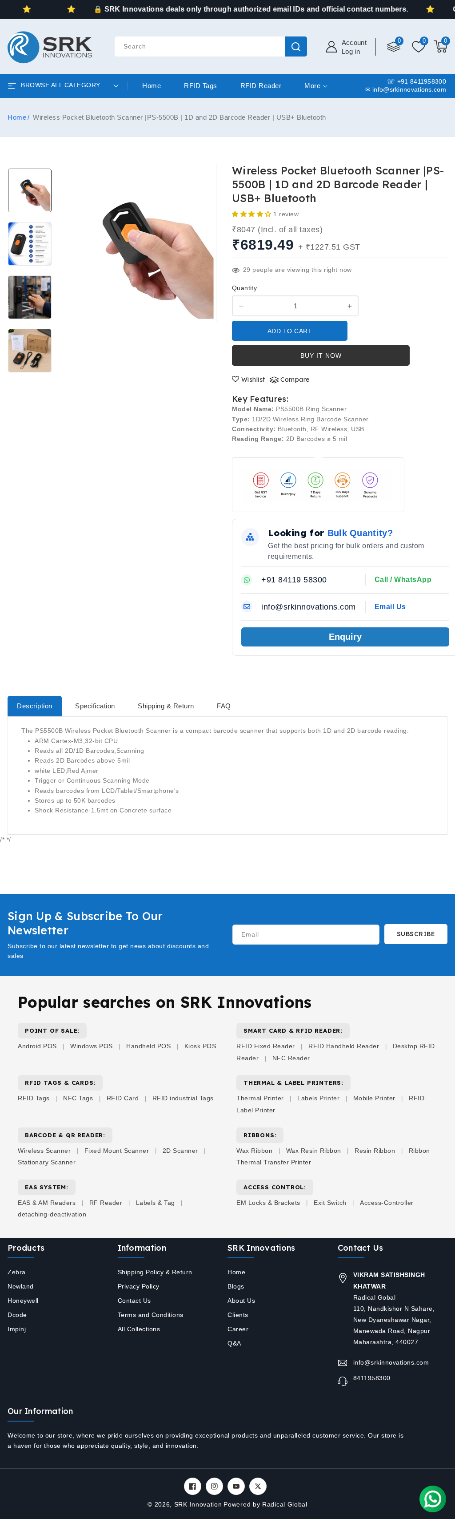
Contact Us (134, 1300)
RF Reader (106, 1202)
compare (295, 380)
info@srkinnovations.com (391, 1362)
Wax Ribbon (254, 1150)
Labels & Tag (156, 1202)
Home (17, 117)
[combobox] (211, 46)
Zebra (17, 1272)
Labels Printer (318, 1098)
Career (238, 1329)
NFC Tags (78, 1098)
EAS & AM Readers (47, 1202)
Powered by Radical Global (265, 1504)
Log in (351, 51)
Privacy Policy (139, 1286)
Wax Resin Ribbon (313, 1150)
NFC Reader (291, 1058)
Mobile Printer (374, 1098)
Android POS (37, 1046)
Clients (238, 1314)
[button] (440, 47)
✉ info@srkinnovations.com (406, 89)
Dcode (17, 1314)
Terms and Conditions (151, 1314)
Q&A (234, 1343)
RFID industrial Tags (183, 1098)
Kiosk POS (200, 1046)
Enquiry (345, 637)
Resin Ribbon (375, 1150)
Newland (21, 1286)
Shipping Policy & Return (155, 1272)
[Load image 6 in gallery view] (30, 244)
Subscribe (416, 934)
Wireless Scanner (44, 1150)
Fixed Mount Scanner (116, 1150)
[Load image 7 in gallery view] (30, 297)
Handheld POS (148, 1046)
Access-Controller (387, 1202)
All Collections (139, 1329)
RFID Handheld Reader (343, 1046)
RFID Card (123, 1098)
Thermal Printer (260, 1098)
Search (296, 46)
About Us (241, 1300)
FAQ (224, 706)
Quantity (244, 287)
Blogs (236, 1286)
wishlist (253, 380)
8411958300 (372, 1378)
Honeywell (23, 1300)
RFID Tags (34, 1098)
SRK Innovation (198, 1504)
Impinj (17, 1329)
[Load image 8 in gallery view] (30, 350)
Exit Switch (330, 1202)
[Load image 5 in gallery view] (30, 190)
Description (34, 706)
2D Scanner (180, 1150)
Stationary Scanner (47, 1162)
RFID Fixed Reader (265, 1046)
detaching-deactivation (52, 1214)
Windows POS (91, 1046)
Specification (95, 706)
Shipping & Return (166, 706)
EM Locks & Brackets (268, 1202)
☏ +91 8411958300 (416, 81)
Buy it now (321, 355)
